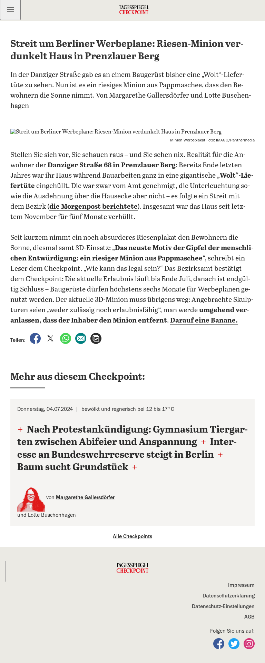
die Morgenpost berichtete (93, 207)
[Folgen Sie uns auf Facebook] (219, 643)
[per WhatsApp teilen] (66, 337)
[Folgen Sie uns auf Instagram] (249, 643)
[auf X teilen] (51, 337)
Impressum (241, 585)
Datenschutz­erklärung (229, 595)
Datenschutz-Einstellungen (223, 606)
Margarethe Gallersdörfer (85, 497)
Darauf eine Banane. (204, 321)
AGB (249, 617)
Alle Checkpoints (132, 536)
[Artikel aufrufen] (95, 337)
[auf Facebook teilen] (36, 337)
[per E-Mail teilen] (81, 337)
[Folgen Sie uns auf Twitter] (234, 643)
